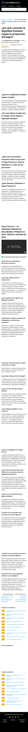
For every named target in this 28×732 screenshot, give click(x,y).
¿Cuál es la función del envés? (13, 627)
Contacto (12, 720)
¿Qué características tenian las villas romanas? (14, 615)
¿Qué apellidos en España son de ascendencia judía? (14, 701)
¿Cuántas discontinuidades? (12, 698)
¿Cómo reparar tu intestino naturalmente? (16, 636)
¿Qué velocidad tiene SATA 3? (13, 691)
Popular (19, 6)
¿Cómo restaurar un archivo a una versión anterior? (16, 633)
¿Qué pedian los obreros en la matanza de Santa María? (16, 695)
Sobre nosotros (5, 720)
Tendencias (11, 6)
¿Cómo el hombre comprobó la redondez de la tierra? (16, 611)
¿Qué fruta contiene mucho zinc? (14, 704)
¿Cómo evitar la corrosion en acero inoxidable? (14, 676)
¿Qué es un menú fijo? (11, 630)
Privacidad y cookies (22, 720)
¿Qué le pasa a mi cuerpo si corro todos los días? (15, 679)
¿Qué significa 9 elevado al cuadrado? (15, 682)
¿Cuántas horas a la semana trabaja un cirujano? (15, 618)
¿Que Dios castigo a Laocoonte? (14, 621)
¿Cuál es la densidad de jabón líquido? (15, 624)
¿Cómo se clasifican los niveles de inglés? (16, 688)
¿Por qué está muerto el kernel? (13, 639)
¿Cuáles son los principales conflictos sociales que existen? (15, 686)
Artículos (3, 6)
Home (3, 19)
